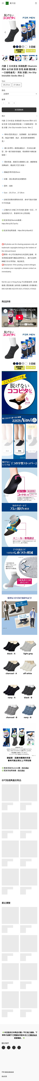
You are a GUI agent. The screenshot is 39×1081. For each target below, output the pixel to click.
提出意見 (4, 1076)
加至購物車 (19, 110)
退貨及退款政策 (9, 1072)
